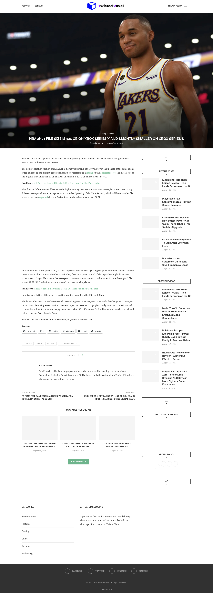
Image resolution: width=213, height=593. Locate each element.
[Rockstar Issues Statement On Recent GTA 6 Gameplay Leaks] (150, 263)
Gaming (25, 531)
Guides (25, 538)
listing (89, 172)
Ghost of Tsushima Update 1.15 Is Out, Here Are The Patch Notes (66, 288)
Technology (27, 553)
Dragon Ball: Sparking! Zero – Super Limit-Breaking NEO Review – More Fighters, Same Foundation (175, 378)
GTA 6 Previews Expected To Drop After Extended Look (176, 243)
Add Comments (78, 461)
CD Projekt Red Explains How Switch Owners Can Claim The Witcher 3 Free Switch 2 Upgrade (176, 222)
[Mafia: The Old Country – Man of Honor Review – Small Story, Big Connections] (150, 312)
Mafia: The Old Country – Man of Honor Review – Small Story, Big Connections (176, 313)
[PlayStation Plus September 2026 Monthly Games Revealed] (40, 428)
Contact (39, 6)
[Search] (189, 6)
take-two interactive (69, 344)
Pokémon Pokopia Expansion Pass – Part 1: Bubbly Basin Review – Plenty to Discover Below (176, 335)
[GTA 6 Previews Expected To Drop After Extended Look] (117, 428)
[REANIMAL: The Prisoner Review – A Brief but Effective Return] (150, 357)
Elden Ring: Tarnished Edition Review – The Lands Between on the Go (176, 183)
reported (43, 197)
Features (26, 523)
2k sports (28, 344)
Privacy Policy (175, 6)
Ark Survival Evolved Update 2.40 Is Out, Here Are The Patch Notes (67, 183)
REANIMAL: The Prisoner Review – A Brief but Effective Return (176, 356)
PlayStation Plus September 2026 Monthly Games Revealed (176, 202)
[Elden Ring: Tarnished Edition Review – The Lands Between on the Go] (150, 184)
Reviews (26, 546)
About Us (26, 6)
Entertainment (29, 516)
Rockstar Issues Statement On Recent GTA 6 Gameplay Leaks (175, 261)
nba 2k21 (51, 344)
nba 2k (39, 344)
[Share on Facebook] (86, 355)
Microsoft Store (108, 172)
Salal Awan (98, 143)
